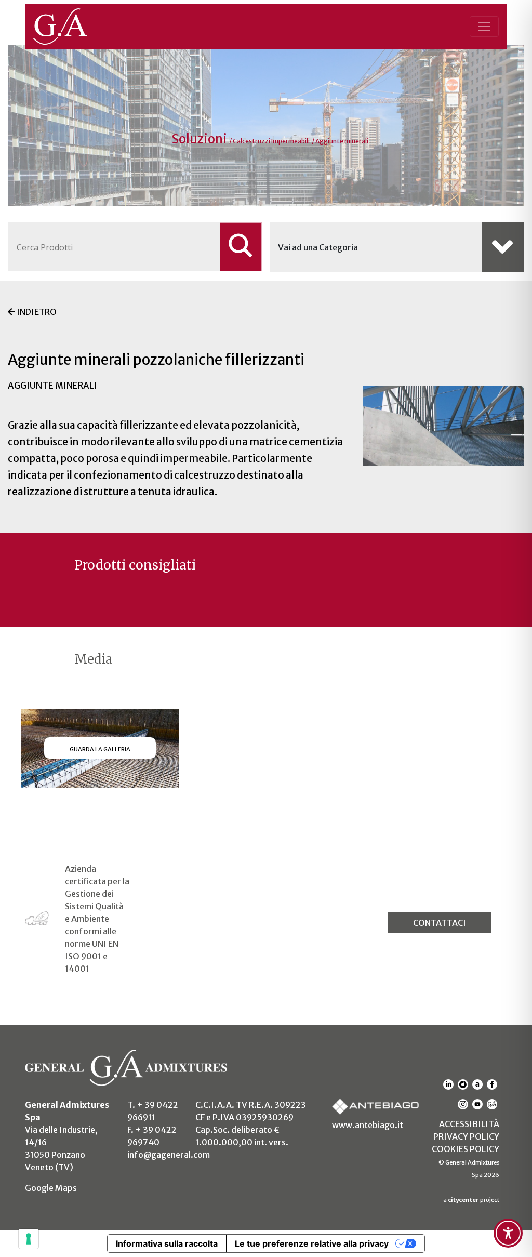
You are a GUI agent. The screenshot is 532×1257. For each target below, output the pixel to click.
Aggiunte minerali (341, 141)
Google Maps (51, 1188)
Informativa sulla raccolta (167, 1243)
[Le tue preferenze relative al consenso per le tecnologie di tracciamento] (28, 1239)
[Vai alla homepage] (72, 26)
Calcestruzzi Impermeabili (271, 141)
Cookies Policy (465, 1149)
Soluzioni (200, 139)
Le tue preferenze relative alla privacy (312, 1243)
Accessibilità (469, 1124)
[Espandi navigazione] (484, 26)
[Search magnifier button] (241, 246)
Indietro (36, 312)
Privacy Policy (466, 1136)
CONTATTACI (439, 923)
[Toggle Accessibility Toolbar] (508, 1233)
